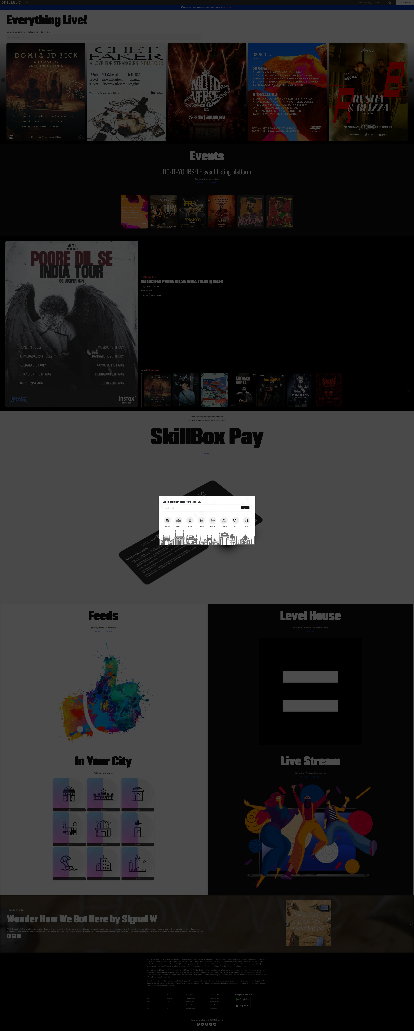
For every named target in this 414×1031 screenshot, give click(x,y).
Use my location (245, 508)
